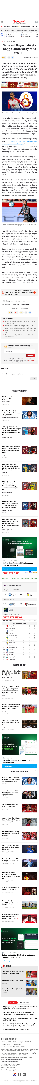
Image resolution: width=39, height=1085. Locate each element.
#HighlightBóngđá (21, 30)
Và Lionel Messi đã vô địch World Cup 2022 (12, 989)
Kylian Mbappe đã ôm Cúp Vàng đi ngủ (12, 981)
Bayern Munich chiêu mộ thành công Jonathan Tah (20, 331)
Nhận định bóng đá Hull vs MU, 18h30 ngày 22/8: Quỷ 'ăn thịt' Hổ (11, 673)
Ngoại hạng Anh (7, 437)
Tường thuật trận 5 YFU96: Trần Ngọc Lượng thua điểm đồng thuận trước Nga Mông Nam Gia (11, 690)
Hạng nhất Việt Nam (27, 578)
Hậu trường (6, 401)
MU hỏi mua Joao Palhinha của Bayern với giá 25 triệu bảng (20, 322)
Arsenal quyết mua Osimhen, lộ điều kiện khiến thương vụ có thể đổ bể (11, 875)
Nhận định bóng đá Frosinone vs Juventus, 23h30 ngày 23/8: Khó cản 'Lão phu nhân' (11, 467)
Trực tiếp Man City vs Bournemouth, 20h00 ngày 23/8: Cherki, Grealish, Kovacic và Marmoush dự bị (11, 430)
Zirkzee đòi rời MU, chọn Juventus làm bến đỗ (10, 888)
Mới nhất (7, 26)
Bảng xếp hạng (12, 617)
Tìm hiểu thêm (7, 766)
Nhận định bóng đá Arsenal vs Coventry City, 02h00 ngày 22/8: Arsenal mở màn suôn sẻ (19, 1013)
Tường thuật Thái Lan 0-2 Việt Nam (16, 1029)
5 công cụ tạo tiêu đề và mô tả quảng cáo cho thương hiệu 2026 (18, 956)
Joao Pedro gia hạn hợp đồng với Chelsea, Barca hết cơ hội (10, 847)
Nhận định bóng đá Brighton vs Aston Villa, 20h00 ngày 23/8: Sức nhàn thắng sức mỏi (10, 504)
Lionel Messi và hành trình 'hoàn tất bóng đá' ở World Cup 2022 (13, 972)
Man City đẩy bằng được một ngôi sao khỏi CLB (10, 860)
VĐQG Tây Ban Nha (7, 492)
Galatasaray (25, 304)
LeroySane (15, 304)
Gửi (33, 379)
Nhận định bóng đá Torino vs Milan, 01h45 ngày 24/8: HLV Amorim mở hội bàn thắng (11, 449)
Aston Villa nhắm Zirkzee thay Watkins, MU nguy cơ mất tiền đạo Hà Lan (11, 820)
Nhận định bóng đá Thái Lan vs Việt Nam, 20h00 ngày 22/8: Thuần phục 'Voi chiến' (20, 1008)
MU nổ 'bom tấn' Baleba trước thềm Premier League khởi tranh (10, 916)
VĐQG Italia (5, 455)
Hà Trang (6, 301)
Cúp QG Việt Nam (14, 578)
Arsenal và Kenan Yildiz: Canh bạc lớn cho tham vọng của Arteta (10, 793)
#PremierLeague (32, 30)
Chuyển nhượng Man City (10, 417)
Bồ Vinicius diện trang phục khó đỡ (9, 398)
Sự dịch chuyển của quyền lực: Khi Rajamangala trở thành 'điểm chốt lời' (11, 706)
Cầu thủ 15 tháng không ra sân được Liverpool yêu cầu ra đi (11, 833)
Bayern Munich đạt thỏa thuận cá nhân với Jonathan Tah (19, 336)
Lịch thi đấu (11, 573)
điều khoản (31, 360)
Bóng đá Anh (25, 26)
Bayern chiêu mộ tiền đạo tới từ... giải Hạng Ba (20, 328)
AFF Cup (34, 26)
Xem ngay (6, 569)
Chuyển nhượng (10, 41)
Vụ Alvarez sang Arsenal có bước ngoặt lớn (10, 805)
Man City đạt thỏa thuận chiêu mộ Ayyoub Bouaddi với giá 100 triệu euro (11, 413)
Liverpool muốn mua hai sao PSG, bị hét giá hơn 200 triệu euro (10, 903)
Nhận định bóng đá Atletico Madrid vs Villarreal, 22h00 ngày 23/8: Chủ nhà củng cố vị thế (10, 486)
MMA (3, 695)
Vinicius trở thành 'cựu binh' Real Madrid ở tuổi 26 (10, 722)
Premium (15, 26)
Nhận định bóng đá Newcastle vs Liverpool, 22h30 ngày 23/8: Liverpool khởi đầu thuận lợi (10, 523)
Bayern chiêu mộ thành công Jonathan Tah (19, 326)
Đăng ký (30, 355)
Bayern (7, 304)
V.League (5, 578)
